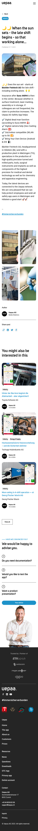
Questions (6, 761)
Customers (6, 739)
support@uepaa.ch (8, 805)
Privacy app (7, 775)
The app (5, 730)
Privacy (4, 818)
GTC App (5, 771)
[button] (34, 3)
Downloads (6, 766)
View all (7, 522)
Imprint (4, 813)
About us (5, 734)
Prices (4, 744)
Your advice (19, 603)
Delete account (8, 780)
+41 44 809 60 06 (8, 802)
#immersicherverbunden (12, 214)
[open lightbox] (10, 247)
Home (4, 725)
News (4, 757)
